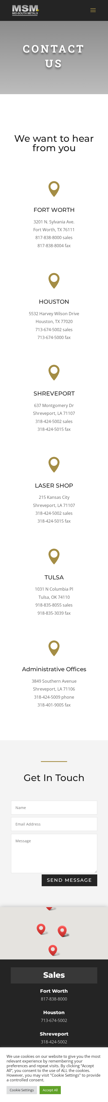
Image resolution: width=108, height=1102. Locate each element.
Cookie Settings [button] (22, 1090)
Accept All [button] (50, 1090)
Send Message (69, 880)
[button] (43, 929)
